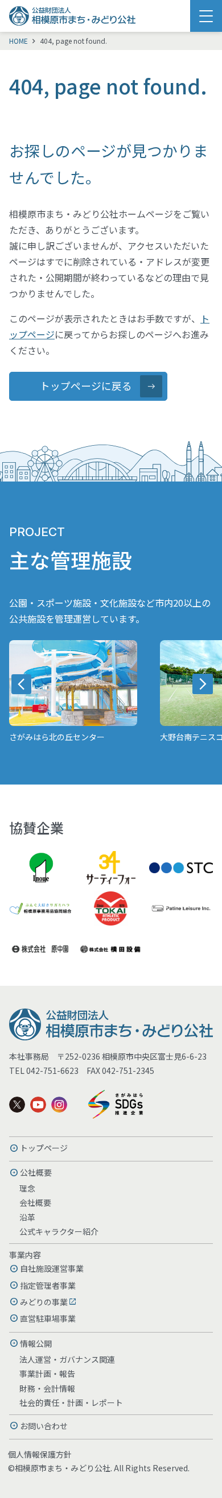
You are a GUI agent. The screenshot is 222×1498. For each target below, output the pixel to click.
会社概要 (35, 1202)
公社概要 (36, 1172)
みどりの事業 (44, 1302)
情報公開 (36, 1343)
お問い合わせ (44, 1425)
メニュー (206, 16)
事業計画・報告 (47, 1373)
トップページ (44, 1147)
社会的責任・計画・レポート (71, 1402)
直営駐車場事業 (48, 1318)
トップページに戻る (86, 386)
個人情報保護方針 (40, 1454)
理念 (27, 1188)
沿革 (27, 1217)
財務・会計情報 (47, 1388)
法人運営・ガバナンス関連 (67, 1359)
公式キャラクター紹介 (58, 1231)
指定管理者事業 (48, 1285)
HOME (18, 40)
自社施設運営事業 (52, 1268)
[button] (21, 684)
